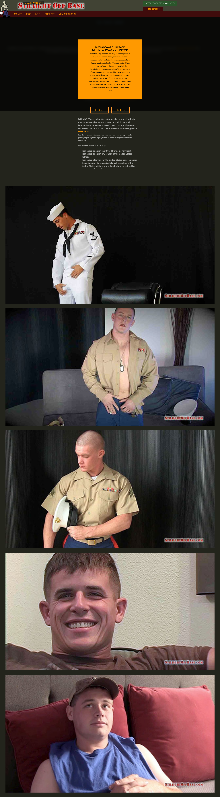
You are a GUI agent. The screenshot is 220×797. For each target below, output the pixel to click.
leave (99, 110)
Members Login (67, 14)
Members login (154, 9)
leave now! (83, 131)
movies (18, 14)
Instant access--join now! (160, 3)
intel (38, 14)
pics (28, 14)
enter (120, 110)
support (49, 14)
